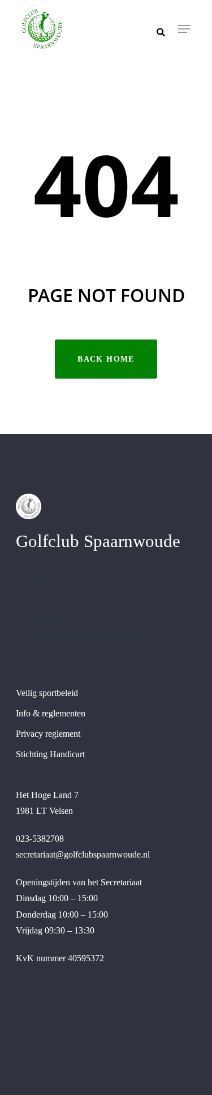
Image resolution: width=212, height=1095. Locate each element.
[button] (184, 29)
